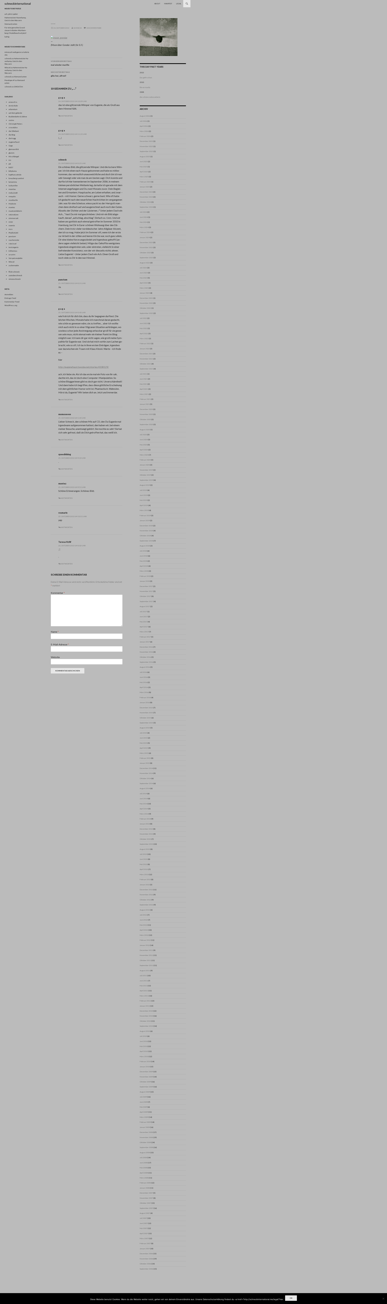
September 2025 (146, 151)
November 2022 (146, 303)
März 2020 (144, 455)
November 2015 (146, 712)
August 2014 (145, 788)
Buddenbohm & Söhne (18, 116)
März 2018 (144, 571)
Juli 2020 (143, 434)
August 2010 (145, 1031)
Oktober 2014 (145, 778)
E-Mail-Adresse (60, 644)
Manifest (168, 4)
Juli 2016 (143, 672)
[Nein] (383, 1298)
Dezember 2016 (146, 647)
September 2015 (146, 723)
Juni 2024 (144, 217)
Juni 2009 (144, 1102)
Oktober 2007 (145, 1203)
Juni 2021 (144, 379)
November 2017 (146, 591)
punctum (62, 279)
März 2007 (144, 1238)
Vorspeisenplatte (15, 258)
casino (11, 120)
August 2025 (145, 156)
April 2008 (144, 1173)
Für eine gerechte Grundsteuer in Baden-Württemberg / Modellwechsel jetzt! (16, 30)
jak (10, 164)
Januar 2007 (145, 1248)
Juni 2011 (144, 981)
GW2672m (18, 86)
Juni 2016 (144, 677)
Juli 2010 (143, 1036)
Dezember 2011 (146, 950)
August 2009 (145, 1092)
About (157, 4)
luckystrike (13, 185)
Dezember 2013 (146, 829)
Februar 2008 (145, 1183)
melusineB (13, 193)
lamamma (13, 182)
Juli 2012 (143, 915)
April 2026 (144, 126)
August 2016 (145, 667)
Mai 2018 (143, 561)
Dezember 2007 (146, 1193)
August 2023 (145, 263)
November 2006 (146, 1259)
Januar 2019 (145, 520)
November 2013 (146, 834)
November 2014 (146, 773)
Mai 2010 (143, 1046)
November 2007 (146, 1198)
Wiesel (7, 67)
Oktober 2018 (145, 535)
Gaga (11, 145)
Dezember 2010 (146, 1011)
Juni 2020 (144, 439)
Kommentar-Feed (12, 302)
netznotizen (13, 214)
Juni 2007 (144, 1223)
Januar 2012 (145, 945)
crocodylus (13, 127)
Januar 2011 (145, 1006)
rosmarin (62, 512)
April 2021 (144, 389)
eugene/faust (14, 142)
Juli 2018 (143, 551)
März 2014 (144, 814)
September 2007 (146, 1208)
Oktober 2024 (145, 202)
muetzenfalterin (15, 211)
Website (55, 657)
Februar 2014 (145, 819)
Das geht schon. (146, 77)
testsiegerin (13, 247)
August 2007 (145, 1213)
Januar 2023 (145, 293)
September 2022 (146, 313)
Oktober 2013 (145, 839)
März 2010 (144, 1056)
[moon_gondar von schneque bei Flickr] (59, 37)
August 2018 (145, 546)
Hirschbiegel (14, 156)
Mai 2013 (143, 864)
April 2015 (144, 748)
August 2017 (145, 606)
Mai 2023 (143, 278)
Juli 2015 (143, 733)
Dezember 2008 (146, 1132)
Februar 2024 (145, 232)
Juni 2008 (144, 1162)
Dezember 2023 (146, 242)
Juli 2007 (143, 1218)
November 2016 (146, 652)
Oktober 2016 (145, 657)
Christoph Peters (15, 124)
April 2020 (144, 450)
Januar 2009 (145, 1127)
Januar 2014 (145, 824)
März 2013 (144, 874)
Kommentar (58, 592)
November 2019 (146, 470)
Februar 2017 (145, 637)
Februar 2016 (145, 697)
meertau (12, 189)
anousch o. (13, 102)
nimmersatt (13, 218)
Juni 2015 (144, 738)
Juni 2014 (144, 798)
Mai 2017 (143, 622)
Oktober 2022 (145, 308)
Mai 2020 (143, 445)
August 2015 (145, 728)
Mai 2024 (143, 222)
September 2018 (146, 541)
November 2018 (146, 530)
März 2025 (144, 176)
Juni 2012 (144, 920)
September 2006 (146, 1269)
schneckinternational (18, 3)
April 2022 (144, 333)
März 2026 (144, 131)
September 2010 (146, 1026)
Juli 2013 (143, 854)
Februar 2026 (145, 136)
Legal (178, 4)
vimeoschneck (15, 279)
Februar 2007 (145, 1243)
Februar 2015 (145, 758)
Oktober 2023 (145, 252)
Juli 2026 (143, 121)
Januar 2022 (145, 348)
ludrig (7, 37)
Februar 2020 (145, 460)
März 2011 (144, 996)
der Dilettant (14, 131)
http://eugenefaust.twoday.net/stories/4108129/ (83, 366)
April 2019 (144, 505)
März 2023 (144, 288)
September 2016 (146, 662)
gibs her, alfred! (60, 74)
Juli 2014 (143, 793)
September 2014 (146, 783)
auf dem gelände (15, 113)
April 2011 (144, 990)
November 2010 (146, 1016)
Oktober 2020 (145, 419)
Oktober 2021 (145, 364)
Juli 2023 (143, 268)
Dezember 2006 (146, 1253)
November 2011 (146, 955)
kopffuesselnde (15, 175)
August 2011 (145, 970)
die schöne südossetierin (150, 97)
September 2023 (146, 257)
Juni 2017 (144, 616)
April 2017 (144, 627)
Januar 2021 (145, 404)
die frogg (12, 138)
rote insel (12, 243)
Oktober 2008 (145, 1142)
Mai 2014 (143, 804)
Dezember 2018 (146, 525)
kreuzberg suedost (16, 178)
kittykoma (13, 171)
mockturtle (13, 200)
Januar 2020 (145, 465)
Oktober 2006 (145, 1264)
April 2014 (144, 809)
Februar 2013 (145, 879)
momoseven (64, 414)
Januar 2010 (145, 1066)
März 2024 (144, 227)
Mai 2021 (143, 384)
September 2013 (146, 844)
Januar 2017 (145, 642)
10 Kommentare (93, 28)
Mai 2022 (143, 328)
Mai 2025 (143, 166)
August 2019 (145, 485)
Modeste (12, 204)
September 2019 (146, 480)
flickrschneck (14, 272)
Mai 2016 (143, 682)
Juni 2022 (144, 323)
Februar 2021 (145, 399)
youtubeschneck (15, 275)
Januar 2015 (145, 763)
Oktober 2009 (145, 1082)
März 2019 (144, 510)
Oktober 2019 (145, 475)
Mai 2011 (143, 986)
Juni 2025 (144, 161)
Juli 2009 (143, 1097)
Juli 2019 (143, 490)
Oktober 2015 (145, 718)
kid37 (11, 167)
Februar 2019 (145, 515)
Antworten (67, 116)
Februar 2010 (145, 1061)
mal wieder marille (61, 63)
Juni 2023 (144, 273)
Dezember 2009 (146, 1071)
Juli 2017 (143, 611)
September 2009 (146, 1087)
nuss (11, 229)
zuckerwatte (14, 265)
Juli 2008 (143, 1157)
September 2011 (146, 965)
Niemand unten (11, 24)
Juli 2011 (143, 975)
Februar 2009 (145, 1122)
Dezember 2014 (146, 768)
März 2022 (144, 338)
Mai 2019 (143, 500)
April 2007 (144, 1233)
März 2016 (144, 692)
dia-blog (12, 135)
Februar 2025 (145, 182)
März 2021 (144, 394)
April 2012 (144, 930)
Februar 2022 (145, 343)
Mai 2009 (143, 1107)
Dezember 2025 (146, 141)
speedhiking (64, 454)
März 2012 (144, 935)
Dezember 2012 (146, 889)
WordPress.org (11, 305)
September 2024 (146, 207)
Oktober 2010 (145, 1021)
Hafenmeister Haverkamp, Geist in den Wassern (17, 61)
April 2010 (144, 1051)
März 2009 (144, 1117)
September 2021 (146, 369)
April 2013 (144, 869)
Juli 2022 (143, 318)
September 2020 (146, 424)
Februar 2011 (145, 1001)
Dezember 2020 (146, 409)
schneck (77, 28)
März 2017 (144, 632)
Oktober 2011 (145, 960)
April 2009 (144, 1112)
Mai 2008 (143, 1167)
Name (55, 631)
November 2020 (146, 414)
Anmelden (9, 294)
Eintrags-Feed (10, 298)
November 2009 (146, 1077)
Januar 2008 (145, 1188)
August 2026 (145, 116)
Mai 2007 (143, 1228)
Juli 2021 (143, 374)
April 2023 (144, 283)
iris (10, 160)
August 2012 (145, 910)
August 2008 (145, 1152)
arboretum (13, 109)
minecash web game (13, 52)
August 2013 (145, 849)
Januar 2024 (145, 237)
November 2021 (146, 359)
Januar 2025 (145, 187)
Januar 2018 (145, 581)
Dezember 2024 (146, 192)
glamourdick (14, 149)
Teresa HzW (64, 542)
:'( (59, 549)
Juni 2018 (144, 556)
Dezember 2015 (146, 707)
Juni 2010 (144, 1041)
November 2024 (146, 197)
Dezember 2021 (146, 353)
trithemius (13, 251)
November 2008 (146, 1137)
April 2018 (144, 566)
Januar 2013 (145, 884)
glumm (11, 153)
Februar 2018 (145, 576)
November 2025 (146, 146)
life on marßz (145, 87)
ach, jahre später (11, 14)
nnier (11, 222)
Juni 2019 (144, 495)
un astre (12, 254)
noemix (12, 225)
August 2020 (145, 429)
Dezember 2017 (146, 586)
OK (291, 1298)
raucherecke (14, 240)
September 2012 (146, 905)
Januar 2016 (145, 702)
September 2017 (146, 601)
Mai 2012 (143, 925)
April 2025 (144, 171)
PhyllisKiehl (13, 233)
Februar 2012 (145, 940)
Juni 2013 (144, 859)
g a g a (61, 97)
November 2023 (146, 247)
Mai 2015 (143, 743)
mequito (12, 196)
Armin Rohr (13, 106)
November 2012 (146, 894)
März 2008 (144, 1178)
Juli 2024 (143, 212)
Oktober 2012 (145, 900)
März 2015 (144, 753)
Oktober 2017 (145, 596)
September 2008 (146, 1147)
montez (62, 483)
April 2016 (144, 687)
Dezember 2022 (146, 298)
